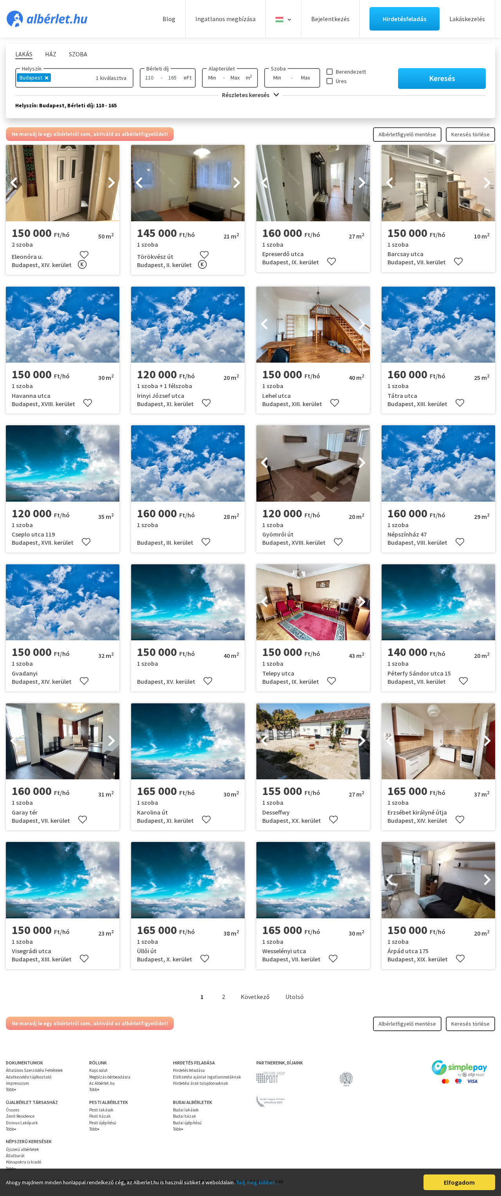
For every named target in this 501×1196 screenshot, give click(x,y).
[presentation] (14, 183)
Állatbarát (15, 1155)
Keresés (442, 78)
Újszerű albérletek (22, 1149)
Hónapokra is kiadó (23, 1162)
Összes (12, 1110)
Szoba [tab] (78, 54)
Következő (255, 997)
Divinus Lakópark (22, 1123)
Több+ (11, 1089)
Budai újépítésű (187, 1123)
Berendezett (351, 71)
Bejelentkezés (330, 19)
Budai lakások (186, 1110)
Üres (341, 81)
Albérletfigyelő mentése (407, 134)
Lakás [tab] (23, 54)
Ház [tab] (50, 54)
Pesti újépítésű (102, 1123)
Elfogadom (459, 1182)
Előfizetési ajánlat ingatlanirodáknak (207, 1077)
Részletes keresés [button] (246, 95)
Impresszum (17, 1083)
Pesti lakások (101, 1110)
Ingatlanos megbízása (225, 19)
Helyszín (31, 68)
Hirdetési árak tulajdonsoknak (200, 1083)
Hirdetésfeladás (404, 19)
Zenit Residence (20, 1116)
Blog (168, 19)
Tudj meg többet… (258, 1182)
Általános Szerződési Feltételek (34, 1070)
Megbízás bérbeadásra (109, 1077)
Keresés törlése (470, 134)
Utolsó (294, 997)
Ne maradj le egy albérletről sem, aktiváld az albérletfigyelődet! (90, 133)
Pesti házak (100, 1116)
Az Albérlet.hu (102, 1083)
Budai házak (184, 1116)
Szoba (278, 68)
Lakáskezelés (467, 19)
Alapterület (222, 68)
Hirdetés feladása (189, 1070)
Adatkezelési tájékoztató (28, 1077)
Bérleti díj (157, 68)
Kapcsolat (98, 1070)
